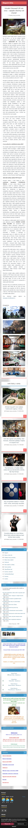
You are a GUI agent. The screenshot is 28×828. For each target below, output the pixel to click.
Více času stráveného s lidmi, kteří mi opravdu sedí (14, 592)
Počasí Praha (14, 673)
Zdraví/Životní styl (8, 569)
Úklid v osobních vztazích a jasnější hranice (12, 598)
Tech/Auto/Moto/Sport (9, 574)
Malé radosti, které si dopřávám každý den (12, 619)
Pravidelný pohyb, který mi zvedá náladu (11, 601)
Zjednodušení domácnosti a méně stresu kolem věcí (14, 613)
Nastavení (14, 826)
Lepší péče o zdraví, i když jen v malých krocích (13, 595)
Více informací (14, 821)
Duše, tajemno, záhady (9, 564)
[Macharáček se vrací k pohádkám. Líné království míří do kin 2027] (4, 633)
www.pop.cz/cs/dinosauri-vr (9, 298)
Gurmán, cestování (8, 571)
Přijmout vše (7, 823)
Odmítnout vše (21, 823)
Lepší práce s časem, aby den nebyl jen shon (12, 616)
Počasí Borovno (14, 688)
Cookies (6, 578)
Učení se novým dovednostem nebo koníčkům (12, 610)
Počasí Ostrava (14, 683)
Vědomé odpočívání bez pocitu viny (10, 607)
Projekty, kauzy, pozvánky (14, 15)
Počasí (23, 796)
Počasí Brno (14, 679)
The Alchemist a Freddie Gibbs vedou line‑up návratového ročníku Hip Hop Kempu (14, 469)
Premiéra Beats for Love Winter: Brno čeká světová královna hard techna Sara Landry (14, 535)
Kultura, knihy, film (8, 555)
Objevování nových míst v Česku (10, 604)
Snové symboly (7, 567)
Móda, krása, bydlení (8, 559)
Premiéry (6, 576)
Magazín (6, 552)
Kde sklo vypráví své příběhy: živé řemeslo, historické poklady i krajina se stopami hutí (14, 440)
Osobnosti (6, 562)
